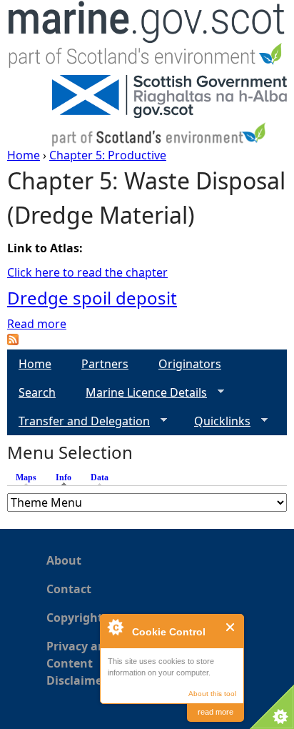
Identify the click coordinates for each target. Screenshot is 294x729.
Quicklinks (216, 421)
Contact (68, 589)
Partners (104, 364)
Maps (26, 477)
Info (67, 477)
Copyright (74, 617)
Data (99, 477)
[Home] (147, 37)
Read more (36, 324)
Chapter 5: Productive (107, 155)
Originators (189, 364)
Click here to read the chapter (87, 272)
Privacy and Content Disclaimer (79, 663)
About (63, 560)
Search (37, 392)
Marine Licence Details (140, 393)
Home (23, 155)
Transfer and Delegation (78, 421)
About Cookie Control (115, 627)
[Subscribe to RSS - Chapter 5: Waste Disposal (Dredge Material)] (13, 341)
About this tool (212, 694)
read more (215, 712)
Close (230, 627)
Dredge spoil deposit (92, 297)
